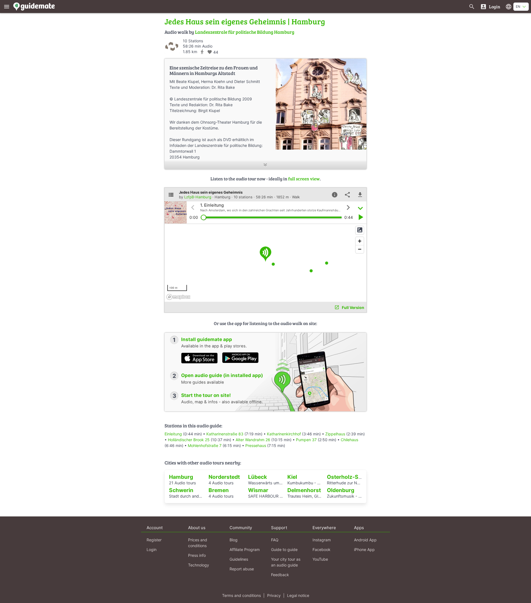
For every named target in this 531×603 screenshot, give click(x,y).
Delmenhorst (304, 490)
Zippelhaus (335, 434)
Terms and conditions (241, 595)
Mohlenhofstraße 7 (205, 445)
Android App (365, 539)
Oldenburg (340, 490)
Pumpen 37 (306, 439)
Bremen (219, 490)
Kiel (292, 477)
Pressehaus (255, 445)
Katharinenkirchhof (284, 434)
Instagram (322, 539)
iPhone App (364, 549)
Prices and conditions (197, 542)
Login (152, 549)
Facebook (321, 549)
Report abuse (242, 568)
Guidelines (239, 559)
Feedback (280, 574)
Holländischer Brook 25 (189, 439)
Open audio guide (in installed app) (222, 375)
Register (154, 539)
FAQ (274, 539)
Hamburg (181, 477)
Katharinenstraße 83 (224, 434)
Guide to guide (284, 549)
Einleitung (173, 434)
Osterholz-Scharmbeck (357, 477)
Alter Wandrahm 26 (253, 439)
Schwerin (181, 490)
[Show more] (265, 165)
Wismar (258, 490)
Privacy (274, 595)
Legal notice (298, 595)
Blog (234, 539)
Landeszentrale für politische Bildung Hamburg (244, 32)
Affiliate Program (245, 549)
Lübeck (257, 477)
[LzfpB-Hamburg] (172, 45)
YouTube (320, 559)
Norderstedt (224, 477)
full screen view (304, 178)
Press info (197, 555)
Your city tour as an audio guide (285, 562)
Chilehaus (349, 439)
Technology (198, 565)
